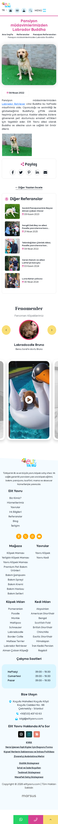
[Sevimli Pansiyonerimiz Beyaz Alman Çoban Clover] (12, 211)
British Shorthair (42, 627)
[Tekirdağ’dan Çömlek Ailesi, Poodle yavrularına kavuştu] (12, 246)
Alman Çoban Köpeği (15, 651)
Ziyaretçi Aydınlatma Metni (29, 756)
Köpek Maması (15, 553)
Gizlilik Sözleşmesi (29, 763)
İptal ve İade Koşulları (29, 768)
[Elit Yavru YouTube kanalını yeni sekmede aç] (39, 536)
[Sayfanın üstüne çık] (50, 819)
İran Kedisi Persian (42, 646)
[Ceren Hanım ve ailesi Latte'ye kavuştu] (12, 263)
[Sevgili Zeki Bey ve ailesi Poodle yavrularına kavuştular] (12, 229)
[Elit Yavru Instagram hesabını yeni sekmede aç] (32, 536)
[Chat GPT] (21, 734)
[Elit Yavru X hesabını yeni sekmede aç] (25, 536)
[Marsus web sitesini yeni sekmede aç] (29, 796)
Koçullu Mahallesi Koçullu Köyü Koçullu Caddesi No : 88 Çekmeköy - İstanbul (31, 705)
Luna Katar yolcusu (32, 279)
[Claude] (37, 734)
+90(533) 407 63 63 (31, 714)
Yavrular (15, 507)
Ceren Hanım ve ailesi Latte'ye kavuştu (33, 261)
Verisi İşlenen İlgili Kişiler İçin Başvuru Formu (29, 747)
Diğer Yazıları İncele (30, 188)
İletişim (15, 526)
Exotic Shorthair (42, 637)
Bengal (43, 618)
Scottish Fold (42, 623)
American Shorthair (42, 614)
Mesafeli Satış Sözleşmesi (29, 777)
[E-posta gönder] (17, 10)
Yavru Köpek (42, 553)
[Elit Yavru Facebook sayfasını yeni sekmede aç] (18, 536)
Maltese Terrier (15, 641)
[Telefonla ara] (10, 10)
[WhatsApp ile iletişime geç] (20, 819)
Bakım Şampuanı (15, 575)
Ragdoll (42, 651)
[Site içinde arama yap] (30, 10)
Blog (15, 521)
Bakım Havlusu (15, 589)
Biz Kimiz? (15, 498)
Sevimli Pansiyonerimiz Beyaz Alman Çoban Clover (37, 209)
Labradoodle (15, 632)
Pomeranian (15, 609)
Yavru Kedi (42, 558)
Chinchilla (42, 632)
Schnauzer (15, 627)
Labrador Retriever (13, 104)
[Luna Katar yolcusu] (12, 281)
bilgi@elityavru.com (31, 719)
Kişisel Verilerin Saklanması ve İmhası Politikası (29, 752)
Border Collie (15, 637)
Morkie (15, 618)
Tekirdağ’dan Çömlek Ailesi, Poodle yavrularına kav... (36, 244)
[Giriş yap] (23, 10)
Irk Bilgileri (15, 512)
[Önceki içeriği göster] (6, 330)
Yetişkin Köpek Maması (15, 558)
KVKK (29, 743)
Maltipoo (15, 623)
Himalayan (42, 641)
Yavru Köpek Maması (15, 562)
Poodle (15, 614)
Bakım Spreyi (15, 580)
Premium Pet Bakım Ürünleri (15, 569)
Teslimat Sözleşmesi (29, 773)
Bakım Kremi (15, 584)
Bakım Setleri (15, 594)
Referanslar (15, 517)
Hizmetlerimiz (15, 503)
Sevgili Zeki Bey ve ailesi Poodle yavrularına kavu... (35, 227)
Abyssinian (42, 609)
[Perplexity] (29, 734)
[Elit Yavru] (6, 4)
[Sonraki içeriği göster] (51, 330)
